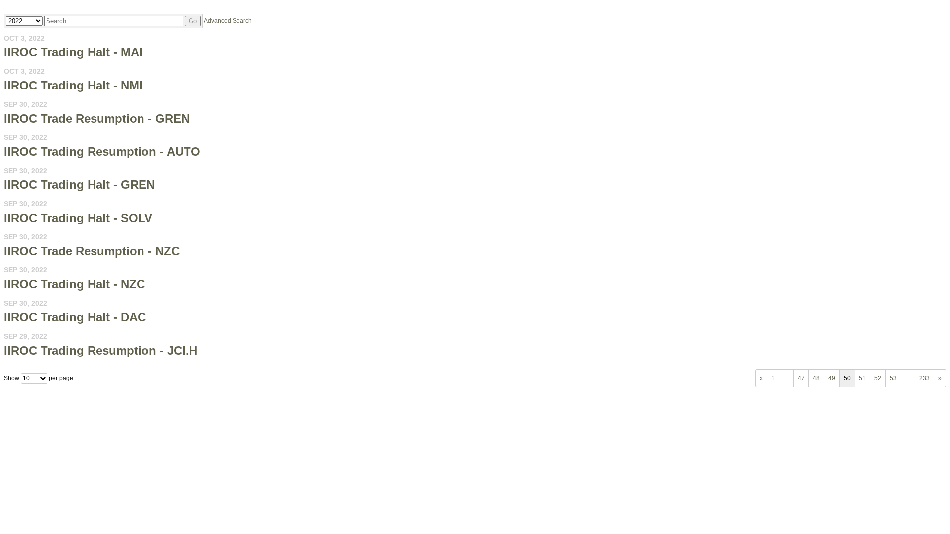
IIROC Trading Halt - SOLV (78, 217)
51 (862, 378)
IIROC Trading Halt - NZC (74, 284)
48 (816, 378)
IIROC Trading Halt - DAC (75, 317)
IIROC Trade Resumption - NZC (92, 251)
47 (801, 378)
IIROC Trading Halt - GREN (79, 184)
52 (877, 378)
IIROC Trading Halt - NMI (73, 85)
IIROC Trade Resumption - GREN (97, 118)
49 (831, 378)
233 (924, 378)
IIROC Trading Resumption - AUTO (102, 151)
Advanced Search (228, 20)
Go (193, 21)
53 (893, 378)
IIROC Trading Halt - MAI (73, 52)
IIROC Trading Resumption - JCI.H (100, 350)
